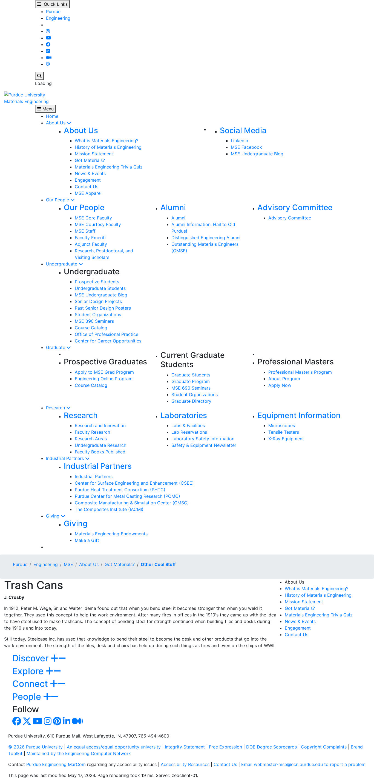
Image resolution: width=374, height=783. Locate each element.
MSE (68, 564)
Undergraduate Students (100, 288)
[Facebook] (48, 44)
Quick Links (54, 4)
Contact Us (86, 186)
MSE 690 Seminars (191, 388)
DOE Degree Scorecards (271, 747)
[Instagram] (48, 31)
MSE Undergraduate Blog (257, 153)
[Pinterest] (57, 722)
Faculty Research (92, 432)
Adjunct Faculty (91, 244)
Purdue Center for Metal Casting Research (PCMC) (127, 496)
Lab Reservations (189, 432)
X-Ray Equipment (286, 438)
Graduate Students (190, 375)
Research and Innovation (100, 425)
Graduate (56, 347)
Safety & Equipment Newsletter (203, 445)
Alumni (173, 207)
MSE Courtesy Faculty (98, 224)
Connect (31, 683)
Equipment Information (299, 415)
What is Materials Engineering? (106, 140)
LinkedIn (239, 140)
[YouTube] (48, 38)
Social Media (243, 130)
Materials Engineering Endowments (111, 533)
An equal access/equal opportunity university (114, 747)
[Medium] (48, 57)
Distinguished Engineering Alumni (205, 237)
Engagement (88, 180)
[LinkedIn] (48, 51)
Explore (29, 671)
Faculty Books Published (100, 452)
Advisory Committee (294, 207)
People (27, 696)
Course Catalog (91, 327)
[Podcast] (48, 64)
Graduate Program (190, 381)
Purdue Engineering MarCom (56, 764)
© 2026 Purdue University (35, 747)
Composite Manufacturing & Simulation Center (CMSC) (132, 502)
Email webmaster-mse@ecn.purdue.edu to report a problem (303, 764)
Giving (53, 516)
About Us (56, 122)
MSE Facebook (246, 147)
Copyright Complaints (324, 747)
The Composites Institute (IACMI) (109, 509)
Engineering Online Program (104, 378)
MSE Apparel (88, 193)
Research (56, 407)
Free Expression (225, 747)
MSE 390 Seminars (94, 321)
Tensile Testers (283, 432)
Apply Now (279, 385)
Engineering (58, 18)
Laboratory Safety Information (202, 438)
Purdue (53, 11)
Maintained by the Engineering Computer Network (79, 753)
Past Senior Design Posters (103, 308)
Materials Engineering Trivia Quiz (109, 167)
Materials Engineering (26, 101)
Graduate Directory (191, 401)
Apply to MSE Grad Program (104, 372)
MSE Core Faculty (93, 218)
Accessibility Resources (185, 764)
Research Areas (91, 438)
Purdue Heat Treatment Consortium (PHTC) (120, 489)
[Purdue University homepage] (24, 94)
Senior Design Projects (98, 301)
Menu (47, 109)
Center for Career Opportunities (108, 341)
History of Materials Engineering (108, 147)
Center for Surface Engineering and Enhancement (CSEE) (134, 483)
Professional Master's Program (300, 372)
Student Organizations (98, 314)
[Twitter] (26, 722)
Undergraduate (62, 264)
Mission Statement (94, 153)
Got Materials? (90, 160)
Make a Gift (87, 540)
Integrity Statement (185, 747)
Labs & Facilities (188, 425)
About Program (284, 378)
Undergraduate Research (100, 445)
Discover (31, 658)
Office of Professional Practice (106, 334)
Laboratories (183, 415)
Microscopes (281, 425)
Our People (58, 199)
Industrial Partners (65, 458)
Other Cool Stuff (158, 564)
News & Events (90, 173)
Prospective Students (97, 281)
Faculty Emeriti (90, 237)
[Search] (39, 76)
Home (52, 116)
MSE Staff (85, 231)
